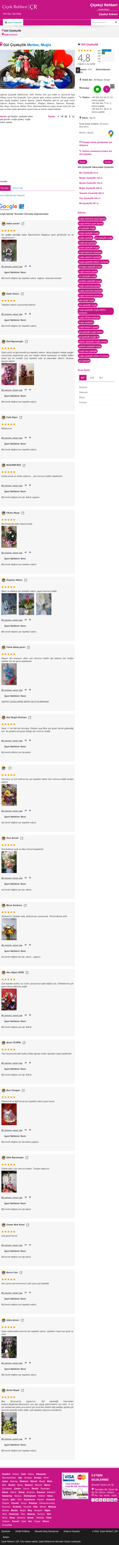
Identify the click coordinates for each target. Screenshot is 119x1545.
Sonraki (108, 161)
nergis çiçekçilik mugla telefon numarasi (92, 311)
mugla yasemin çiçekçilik (90, 257)
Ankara (15, 1473)
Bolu (4, 1484)
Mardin (14, 1510)
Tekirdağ (40, 1517)
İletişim (6, 1537)
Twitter (62, 116)
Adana (31, 1473)
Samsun (41, 1513)
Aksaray (14, 1481)
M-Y (101, 377)
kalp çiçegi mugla (86, 300)
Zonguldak (7, 1524)
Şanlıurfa (21, 1517)
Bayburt (29, 1484)
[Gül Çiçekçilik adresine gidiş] (110, 133)
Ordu (4, 1513)
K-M (92, 377)
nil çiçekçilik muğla (87, 228)
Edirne (13, 1492)
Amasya (28, 1477)
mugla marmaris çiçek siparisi (92, 218)
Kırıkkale (17, 1506)
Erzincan (31, 1492)
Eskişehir (51, 1492)
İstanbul (6, 1473)
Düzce (5, 1492)
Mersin (43, 1506)
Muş (30, 1510)
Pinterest (111, 1499)
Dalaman (83, 392)
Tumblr (104, 1499)
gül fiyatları (13, 116)
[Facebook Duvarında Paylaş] (58, 116)
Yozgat (37, 1521)
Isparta (5, 1499)
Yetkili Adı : (87, 79)
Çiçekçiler (5, 1531)
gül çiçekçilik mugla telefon (91, 331)
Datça (82, 397)
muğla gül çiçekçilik (87, 242)
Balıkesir (24, 1481)
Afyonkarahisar (9, 1477)
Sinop (4, 1517)
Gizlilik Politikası (22, 1531)
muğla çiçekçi (17, 119)
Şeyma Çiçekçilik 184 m (90, 182)
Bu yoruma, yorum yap (11, 266)
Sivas (12, 1517)
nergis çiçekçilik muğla (89, 233)
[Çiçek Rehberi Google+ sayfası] (114, 9)
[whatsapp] (97, 89)
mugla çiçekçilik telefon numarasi (94, 261)
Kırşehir (5, 1503)
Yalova (45, 1521)
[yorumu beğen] (26, 266)
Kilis (35, 1506)
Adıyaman (41, 1473)
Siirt (49, 1513)
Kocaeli (15, 1503)
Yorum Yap (18, 187)
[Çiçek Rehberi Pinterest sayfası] (117, 9)
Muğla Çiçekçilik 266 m (90, 187)
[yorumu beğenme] (30, 266)
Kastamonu (29, 1499)
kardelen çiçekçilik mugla (90, 281)
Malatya (52, 1506)
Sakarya (31, 1513)
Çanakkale (7, 1488)
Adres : (85, 117)
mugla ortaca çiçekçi (88, 271)
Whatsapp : (85, 87)
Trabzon (6, 1521)
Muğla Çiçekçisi (10, 34)
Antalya (38, 1477)
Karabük (27, 1506)
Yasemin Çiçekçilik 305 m (91, 193)
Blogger (100, 1499)
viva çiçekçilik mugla (88, 305)
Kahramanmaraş (47, 1503)
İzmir (23, 1473)
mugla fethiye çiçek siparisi (91, 223)
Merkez (33, 44)
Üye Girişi (16, 13)
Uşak (23, 1521)
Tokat (49, 1517)
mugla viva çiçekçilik (88, 351)
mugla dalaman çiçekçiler (90, 252)
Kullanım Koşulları (72, 1531)
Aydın (5, 1481)
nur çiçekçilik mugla (87, 276)
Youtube (108, 1499)
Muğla (46, 44)
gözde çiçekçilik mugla (89, 247)
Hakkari (41, 1495)
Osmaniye (14, 1513)
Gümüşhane (30, 1495)
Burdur (11, 1484)
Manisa (5, 1510)
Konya (24, 1503)
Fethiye (83, 402)
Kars (19, 1499)
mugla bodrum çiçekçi (89, 327)
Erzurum (41, 1492)
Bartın (47, 1484)
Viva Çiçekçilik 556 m (89, 198)
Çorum (26, 1488)
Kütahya (33, 1503)
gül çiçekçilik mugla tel (89, 336)
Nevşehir (38, 1510)
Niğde (47, 1510)
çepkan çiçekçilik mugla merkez (93, 341)
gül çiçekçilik (84, 360)
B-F (83, 377)
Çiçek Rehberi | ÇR (109, 1531)
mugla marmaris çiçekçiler (90, 295)
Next (78, 70)
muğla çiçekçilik (86, 237)
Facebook (93, 1499)
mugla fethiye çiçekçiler (89, 317)
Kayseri (40, 1499)
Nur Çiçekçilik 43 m (88, 172)
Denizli (35, 1488)
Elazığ (22, 1492)
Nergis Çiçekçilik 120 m (90, 177)
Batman (38, 1484)
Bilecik (33, 1481)
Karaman (6, 1506)
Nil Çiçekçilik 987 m (88, 203)
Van (30, 1521)
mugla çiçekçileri (86, 322)
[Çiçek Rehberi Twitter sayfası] (111, 9)
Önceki (82, 161)
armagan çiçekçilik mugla (90, 266)
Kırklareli (50, 1499)
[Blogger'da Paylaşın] (73, 116)
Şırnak (30, 1517)
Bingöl (42, 1481)
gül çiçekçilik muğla (103, 237)
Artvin (46, 1477)
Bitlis (49, 1481)
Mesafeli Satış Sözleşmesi (47, 1531)
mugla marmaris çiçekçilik (90, 290)
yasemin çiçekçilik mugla (90, 346)
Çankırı (17, 1488)
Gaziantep (7, 1495)
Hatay (50, 1495)
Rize (23, 1513)
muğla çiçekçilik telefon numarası (94, 355)
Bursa (20, 1484)
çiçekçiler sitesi (26, 116)
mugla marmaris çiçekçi (89, 285)
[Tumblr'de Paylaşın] (69, 116)
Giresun (18, 1495)
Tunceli (15, 1521)
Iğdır (13, 1499)
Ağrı (20, 1477)
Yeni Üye (7, 13)
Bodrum (83, 387)
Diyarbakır (45, 1488)
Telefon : (86, 97)
